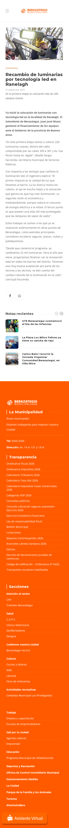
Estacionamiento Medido (22, 779)
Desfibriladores (15, 630)
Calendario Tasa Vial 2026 (22, 480)
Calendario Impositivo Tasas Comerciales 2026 (31, 488)
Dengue (11, 636)
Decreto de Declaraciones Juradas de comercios (29, 556)
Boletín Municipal (17, 527)
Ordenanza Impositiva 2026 (23, 469)
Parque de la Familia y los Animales (28, 792)
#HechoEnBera (15, 805)
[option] (34, 343)
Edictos (10, 549)
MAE (9, 670)
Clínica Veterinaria (17, 625)
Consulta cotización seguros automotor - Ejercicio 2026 (31, 508)
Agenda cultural (16, 738)
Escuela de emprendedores (23, 724)
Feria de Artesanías (18, 681)
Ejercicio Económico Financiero (25, 515)
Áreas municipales (17, 418)
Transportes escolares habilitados (27, 569)
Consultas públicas (18, 501)
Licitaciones (13, 532)
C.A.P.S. (11, 619)
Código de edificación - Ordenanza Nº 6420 (32, 564)
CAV (8, 599)
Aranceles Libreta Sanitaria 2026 (26, 543)
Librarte (11, 676)
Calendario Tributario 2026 (23, 475)
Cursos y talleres (16, 664)
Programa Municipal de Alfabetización (30, 758)
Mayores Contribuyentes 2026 (24, 538)
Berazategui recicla (18, 650)
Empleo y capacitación (20, 718)
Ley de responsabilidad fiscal (24, 521)
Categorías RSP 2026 (18, 495)
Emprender (13, 744)
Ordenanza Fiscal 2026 (20, 463)
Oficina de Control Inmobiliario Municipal (32, 772)
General (12, 68)
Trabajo (11, 712)
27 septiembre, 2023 (15, 90)
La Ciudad (12, 785)
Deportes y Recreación (20, 766)
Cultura (11, 658)
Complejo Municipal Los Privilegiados (29, 695)
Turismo (11, 799)
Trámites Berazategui (19, 605)
